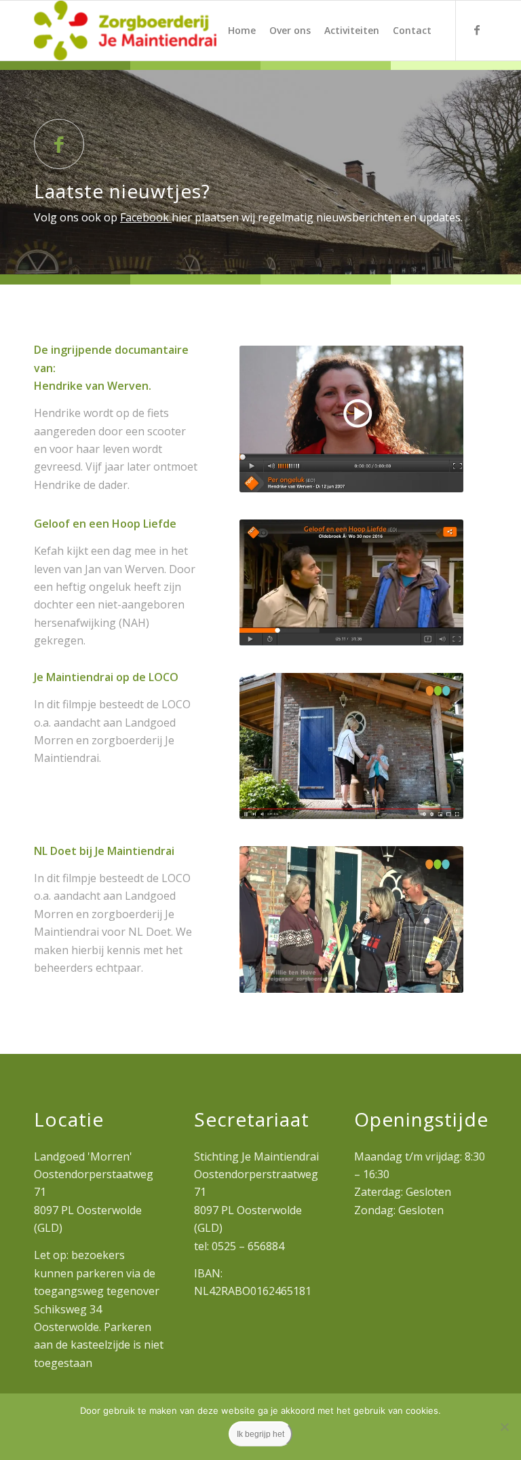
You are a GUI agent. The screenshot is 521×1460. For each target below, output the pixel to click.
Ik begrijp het (260, 1434)
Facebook (146, 217)
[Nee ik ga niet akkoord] (504, 1427)
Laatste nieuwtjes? (122, 191)
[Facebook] (477, 30)
